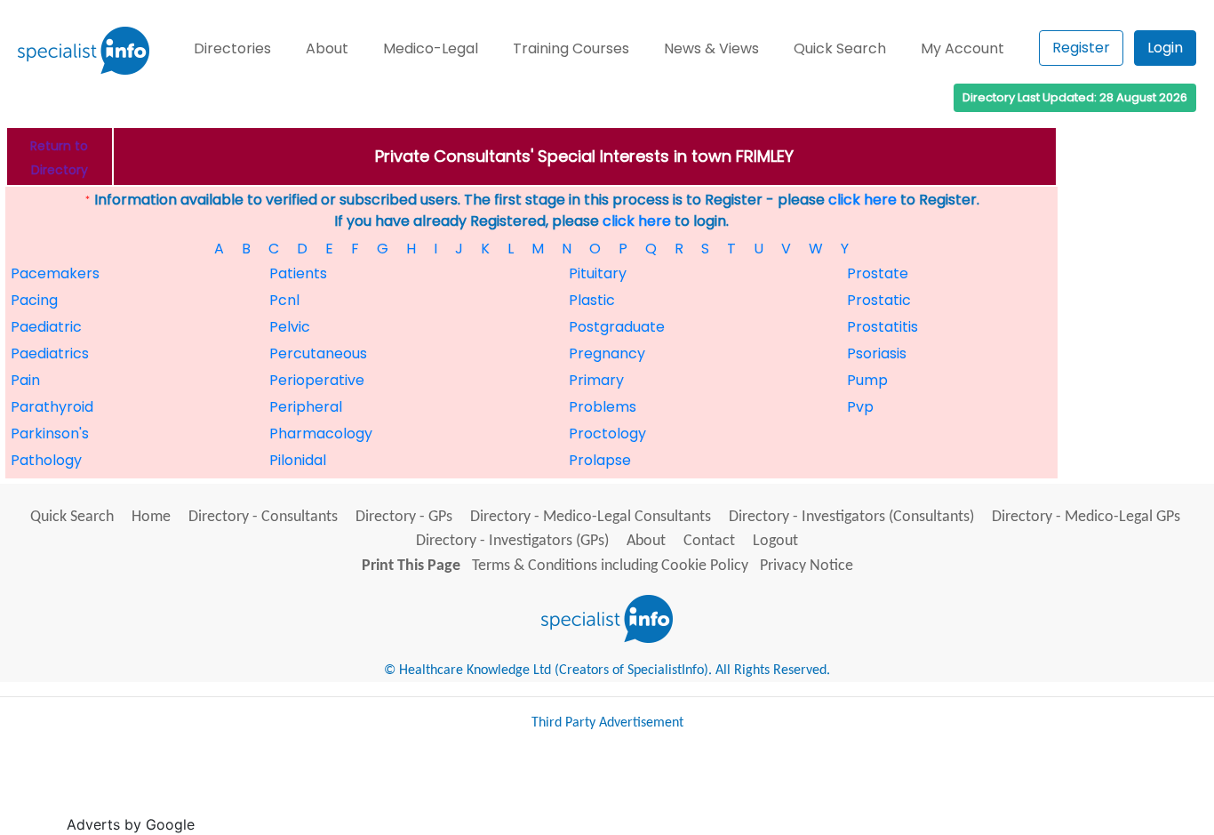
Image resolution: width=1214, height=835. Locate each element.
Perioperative (316, 380)
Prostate (877, 273)
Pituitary (598, 273)
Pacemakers (55, 273)
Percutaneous (318, 353)
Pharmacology (320, 433)
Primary (596, 380)
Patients (298, 273)
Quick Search (840, 48)
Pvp (860, 407)
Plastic (592, 300)
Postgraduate (617, 327)
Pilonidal (297, 460)
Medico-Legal (430, 48)
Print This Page (411, 566)
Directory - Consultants (263, 517)
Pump (867, 380)
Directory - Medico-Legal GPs (1086, 517)
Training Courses (571, 48)
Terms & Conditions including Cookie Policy (610, 566)
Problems (602, 407)
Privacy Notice (806, 566)
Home (151, 517)
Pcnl (284, 300)
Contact (709, 541)
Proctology (607, 433)
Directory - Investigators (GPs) (512, 541)
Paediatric (46, 327)
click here (862, 199)
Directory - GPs (403, 517)
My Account (962, 48)
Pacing (34, 300)
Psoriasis (877, 353)
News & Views (711, 48)
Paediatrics (50, 353)
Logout (775, 541)
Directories (232, 48)
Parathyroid (52, 407)
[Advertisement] (522, 790)
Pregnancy (607, 353)
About (327, 48)
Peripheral (305, 407)
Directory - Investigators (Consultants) (851, 517)
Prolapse (600, 460)
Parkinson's (50, 433)
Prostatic (879, 300)
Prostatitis (882, 327)
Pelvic (289, 327)
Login (1165, 47)
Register (1081, 47)
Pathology (46, 460)
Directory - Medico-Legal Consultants (590, 517)
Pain (25, 380)
